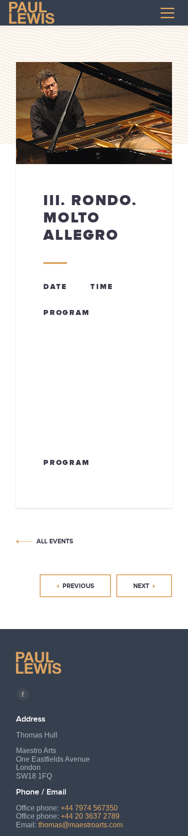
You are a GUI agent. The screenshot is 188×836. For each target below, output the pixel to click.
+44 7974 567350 (89, 808)
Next (141, 585)
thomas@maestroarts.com (80, 825)
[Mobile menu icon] (167, 12)
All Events (55, 541)
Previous (78, 585)
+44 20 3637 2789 (90, 816)
